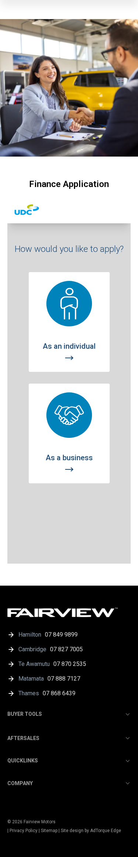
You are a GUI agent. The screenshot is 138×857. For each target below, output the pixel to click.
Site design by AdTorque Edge (91, 830)
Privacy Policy (24, 830)
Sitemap (49, 830)
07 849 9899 (61, 634)
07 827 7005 (66, 649)
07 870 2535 (69, 663)
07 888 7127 (63, 678)
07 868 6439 (59, 693)
